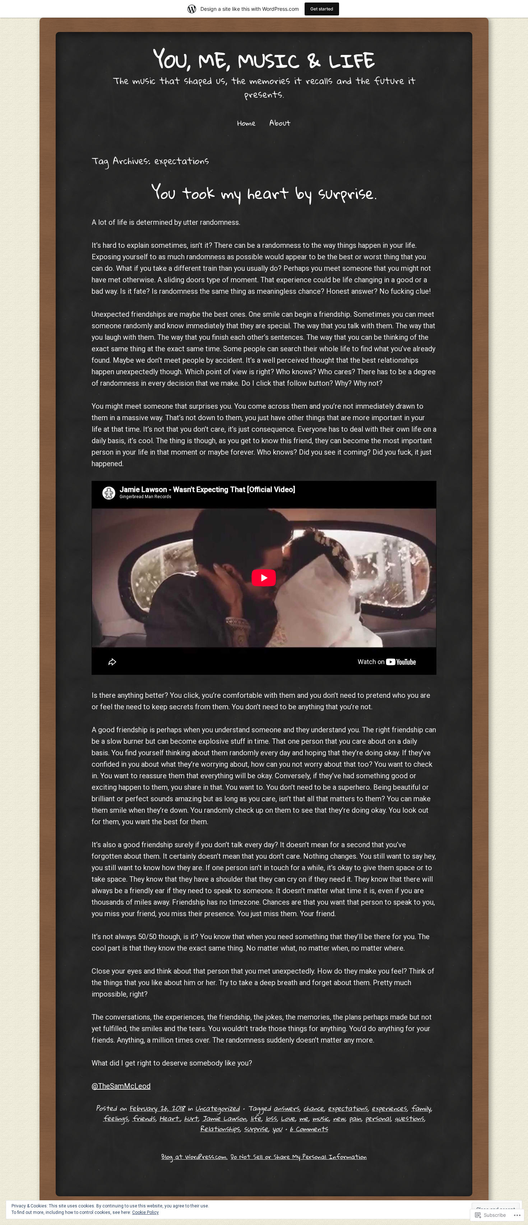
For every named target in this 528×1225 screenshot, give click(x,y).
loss (271, 1118)
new (339, 1118)
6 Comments (309, 1128)
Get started (321, 8)
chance (314, 1108)
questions (409, 1118)
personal (377, 1118)
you (277, 1128)
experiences (389, 1108)
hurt (191, 1118)
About (280, 123)
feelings (115, 1118)
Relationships (220, 1128)
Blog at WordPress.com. (194, 1156)
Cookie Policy (145, 1212)
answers (286, 1108)
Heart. (169, 1118)
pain (355, 1118)
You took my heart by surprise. (264, 193)
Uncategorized (217, 1108)
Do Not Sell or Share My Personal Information (299, 1156)
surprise (256, 1128)
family (421, 1108)
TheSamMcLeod (121, 1086)
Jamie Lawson (224, 1118)
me (303, 1118)
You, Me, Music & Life (264, 60)
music (320, 1118)
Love (288, 1118)
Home (246, 123)
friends (143, 1118)
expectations (347, 1108)
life (255, 1118)
